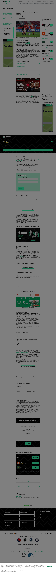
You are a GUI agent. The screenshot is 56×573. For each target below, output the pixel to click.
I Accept (50, 566)
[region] (28, 568)
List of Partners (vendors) (29, 569)
